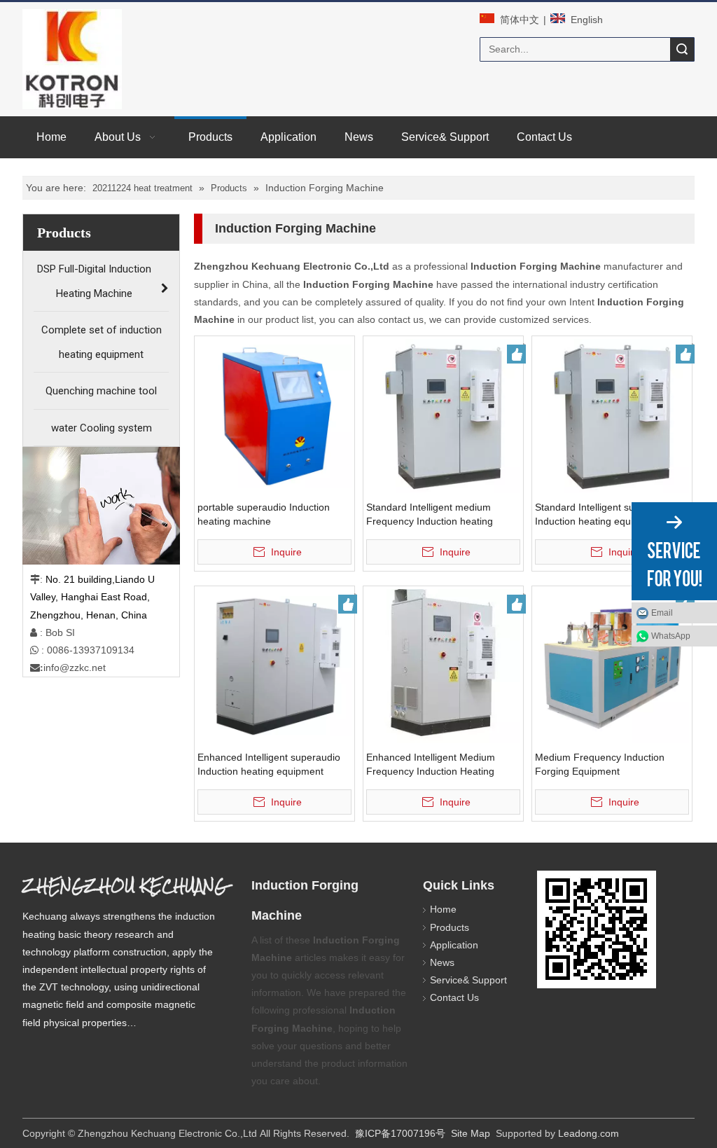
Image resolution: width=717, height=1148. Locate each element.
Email (662, 613)
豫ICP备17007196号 (400, 1133)
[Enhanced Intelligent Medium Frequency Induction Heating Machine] (443, 669)
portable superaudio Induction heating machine (263, 514)
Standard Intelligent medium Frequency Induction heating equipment (429, 515)
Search (682, 49)
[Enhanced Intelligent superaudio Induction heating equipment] (274, 665)
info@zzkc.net (74, 667)
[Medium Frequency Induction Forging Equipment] (612, 665)
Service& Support (468, 980)
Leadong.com (588, 1133)
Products (449, 927)
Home (443, 909)
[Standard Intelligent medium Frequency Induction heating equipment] (443, 415)
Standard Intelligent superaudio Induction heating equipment (604, 514)
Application (454, 944)
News (442, 962)
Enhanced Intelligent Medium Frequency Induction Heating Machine (430, 765)
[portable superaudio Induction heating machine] (274, 415)
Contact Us (454, 997)
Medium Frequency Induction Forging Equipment (599, 764)
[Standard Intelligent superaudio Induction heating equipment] (612, 415)
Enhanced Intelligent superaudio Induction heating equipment (268, 764)
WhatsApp (670, 636)
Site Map (470, 1133)
